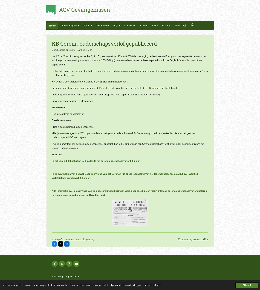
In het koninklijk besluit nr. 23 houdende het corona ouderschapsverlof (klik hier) (96, 161)
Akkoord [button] (247, 285)
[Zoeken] (192, 25)
